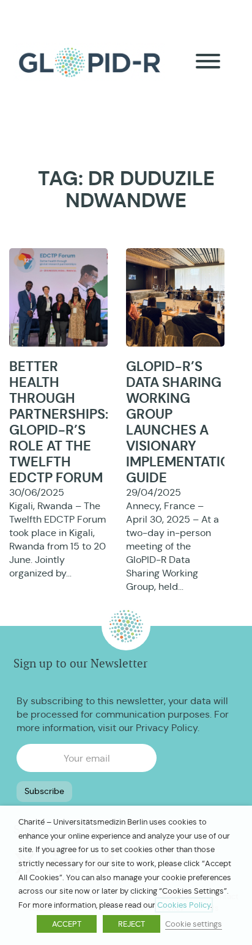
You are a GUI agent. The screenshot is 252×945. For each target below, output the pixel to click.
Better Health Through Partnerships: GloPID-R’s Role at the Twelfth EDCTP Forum (58, 422)
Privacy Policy (167, 727)
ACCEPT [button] (66, 924)
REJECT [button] (131, 924)
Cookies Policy (183, 905)
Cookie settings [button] (193, 924)
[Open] (208, 61)
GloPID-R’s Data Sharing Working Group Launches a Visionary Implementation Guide (183, 422)
